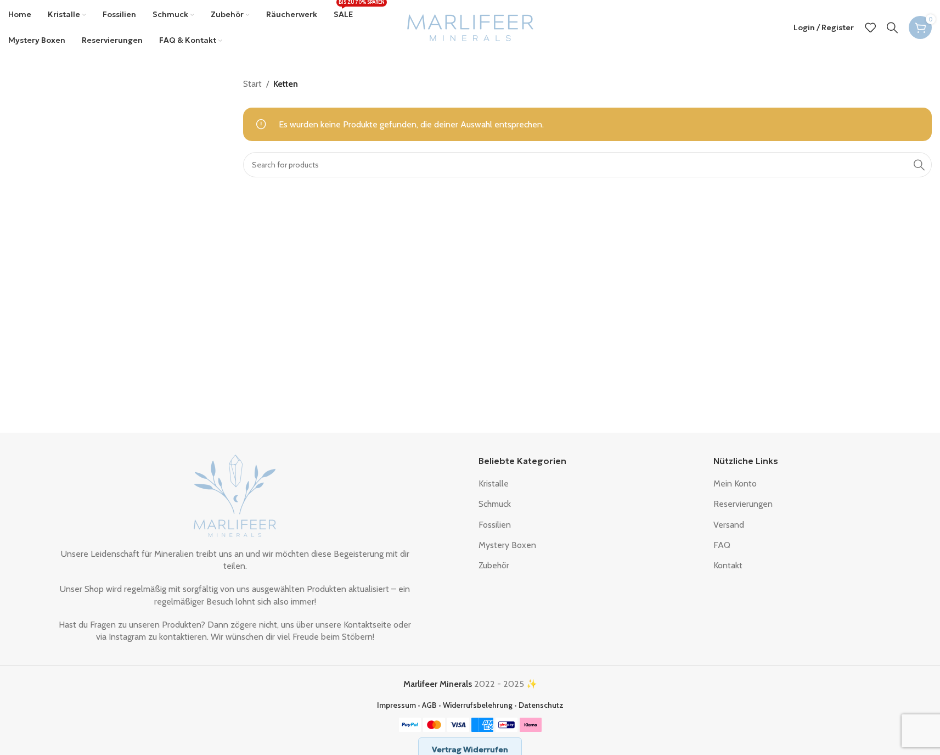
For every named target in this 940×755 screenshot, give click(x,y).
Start (252, 84)
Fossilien (495, 524)
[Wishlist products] (870, 27)
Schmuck (495, 504)
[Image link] (235, 494)
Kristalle (494, 483)
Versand (728, 524)
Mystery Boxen (507, 545)
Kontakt (727, 565)
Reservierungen (743, 504)
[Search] (892, 27)
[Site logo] (470, 26)
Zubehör (494, 565)
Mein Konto (735, 483)
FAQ (721, 545)
